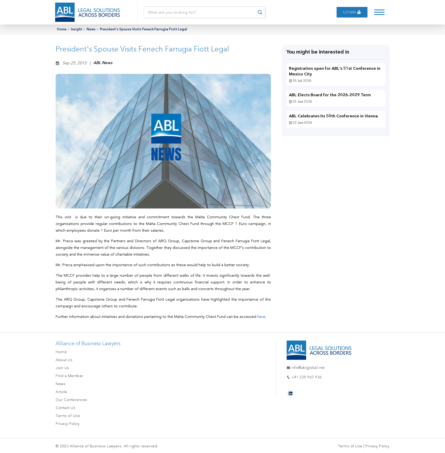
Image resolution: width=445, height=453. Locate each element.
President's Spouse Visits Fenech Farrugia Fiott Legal (143, 29)
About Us (64, 360)
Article (61, 391)
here (261, 316)
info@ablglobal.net (307, 367)
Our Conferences (71, 399)
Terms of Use (68, 415)
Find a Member (69, 375)
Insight (76, 29)
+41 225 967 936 (306, 377)
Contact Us (65, 407)
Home (61, 29)
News (91, 29)
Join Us (62, 367)
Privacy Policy (68, 423)
